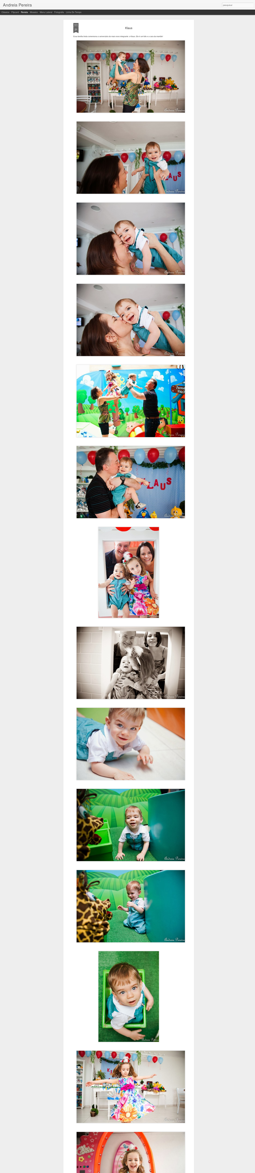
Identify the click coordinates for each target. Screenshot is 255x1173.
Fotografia (59, 12)
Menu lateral (46, 12)
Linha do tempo (73, 12)
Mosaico (34, 12)
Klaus (128, 28)
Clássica (5, 12)
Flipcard (15, 12)
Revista (24, 12)
